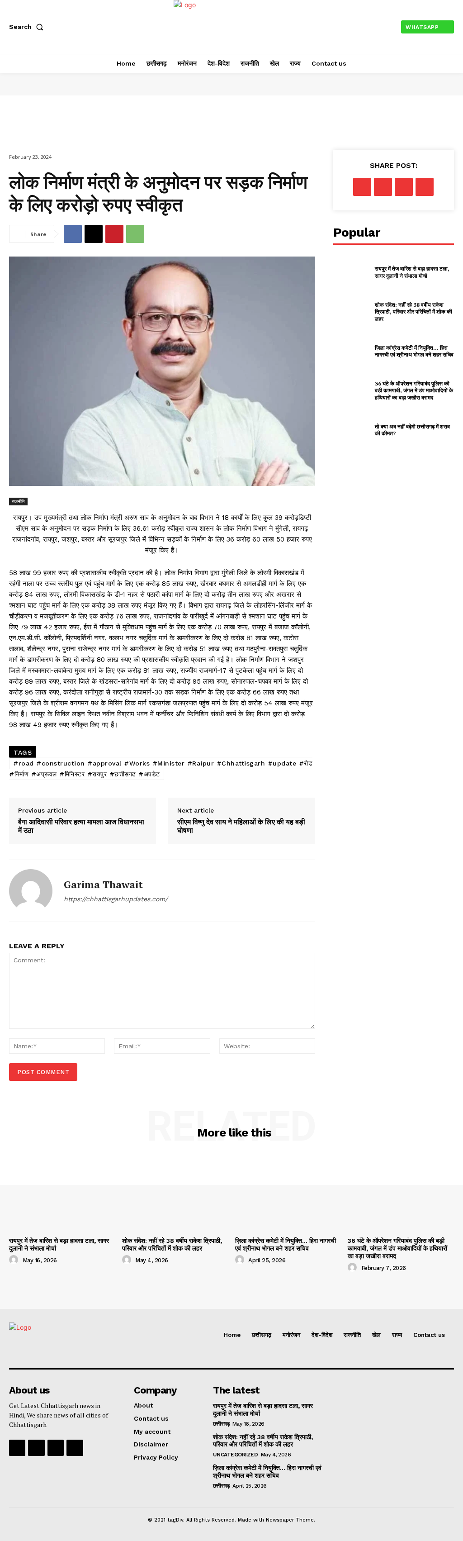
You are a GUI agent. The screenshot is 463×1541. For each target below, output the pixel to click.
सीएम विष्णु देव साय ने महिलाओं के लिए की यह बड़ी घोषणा (241, 826)
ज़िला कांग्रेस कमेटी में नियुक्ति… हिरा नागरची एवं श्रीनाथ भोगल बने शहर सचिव (414, 351)
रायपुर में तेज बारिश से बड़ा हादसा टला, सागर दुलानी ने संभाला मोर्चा (412, 272)
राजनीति (18, 501)
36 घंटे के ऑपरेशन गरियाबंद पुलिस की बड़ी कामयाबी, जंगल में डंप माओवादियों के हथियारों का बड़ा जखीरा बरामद (414, 390)
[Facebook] (73, 234)
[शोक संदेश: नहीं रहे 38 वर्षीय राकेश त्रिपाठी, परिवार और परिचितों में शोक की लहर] (351, 311)
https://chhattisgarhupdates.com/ (116, 899)
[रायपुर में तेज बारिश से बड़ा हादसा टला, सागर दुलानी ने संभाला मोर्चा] (351, 272)
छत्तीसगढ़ (221, 1424)
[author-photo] (15, 1260)
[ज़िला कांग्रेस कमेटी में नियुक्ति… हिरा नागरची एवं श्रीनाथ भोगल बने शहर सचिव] (351, 351)
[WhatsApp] (135, 234)
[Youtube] (74, 1448)
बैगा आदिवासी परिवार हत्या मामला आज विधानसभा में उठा (81, 826)
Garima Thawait (103, 884)
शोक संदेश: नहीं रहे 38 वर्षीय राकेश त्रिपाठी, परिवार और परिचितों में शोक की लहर (413, 311)
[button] (28, 26)
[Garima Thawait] (30, 891)
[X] (94, 234)
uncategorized (235, 1454)
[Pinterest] (114, 234)
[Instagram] (36, 1448)
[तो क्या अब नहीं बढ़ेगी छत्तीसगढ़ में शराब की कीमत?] (351, 430)
